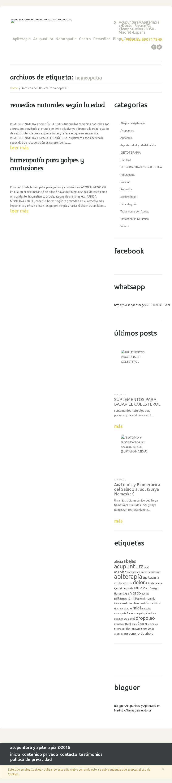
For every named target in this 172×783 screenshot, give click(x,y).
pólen (140, 623)
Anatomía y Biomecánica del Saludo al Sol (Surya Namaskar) (137, 489)
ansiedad (120, 572)
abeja (118, 561)
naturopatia (120, 613)
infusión (138, 598)
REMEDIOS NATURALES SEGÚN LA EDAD (57, 104)
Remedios (102, 39)
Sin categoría (128, 204)
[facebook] (153, 47)
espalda (128, 588)
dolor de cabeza (153, 583)
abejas (130, 561)
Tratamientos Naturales (134, 218)
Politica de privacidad (31, 759)
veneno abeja (121, 634)
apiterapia (128, 576)
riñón (128, 628)
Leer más (19, 147)
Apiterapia (22, 39)
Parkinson (133, 613)
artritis (118, 583)
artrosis (127, 583)
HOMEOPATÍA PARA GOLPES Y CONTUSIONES (47, 163)
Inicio (15, 754)
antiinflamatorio (150, 572)
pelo (141, 613)
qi (146, 623)
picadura (150, 613)
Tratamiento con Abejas (134, 211)
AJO (146, 567)
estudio (139, 588)
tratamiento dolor (143, 628)
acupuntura (129, 566)
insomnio (149, 598)
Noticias (125, 182)
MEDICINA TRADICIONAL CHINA (141, 167)
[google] (159, 47)
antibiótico (133, 572)
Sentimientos (128, 196)
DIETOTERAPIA (130, 152)
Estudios (125, 160)
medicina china (130, 603)
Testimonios (90, 754)
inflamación (123, 598)
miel (137, 607)
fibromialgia (121, 593)
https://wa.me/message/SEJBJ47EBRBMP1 (142, 305)
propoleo (145, 618)
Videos (124, 226)
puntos (130, 623)
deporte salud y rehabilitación (138, 145)
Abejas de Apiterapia (132, 123)
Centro (85, 39)
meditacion (126, 608)
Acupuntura (43, 39)
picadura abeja (121, 619)
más (118, 426)
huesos (145, 593)
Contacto (68, 754)
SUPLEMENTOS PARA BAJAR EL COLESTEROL (137, 401)
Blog (117, 39)
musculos (146, 608)
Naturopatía (66, 39)
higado (135, 593)
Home (14, 88)
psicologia (119, 624)
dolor (139, 582)
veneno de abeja (141, 633)
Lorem (117, 603)
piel (132, 618)
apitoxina (151, 577)
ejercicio (118, 588)
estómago (152, 588)
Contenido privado (40, 754)
